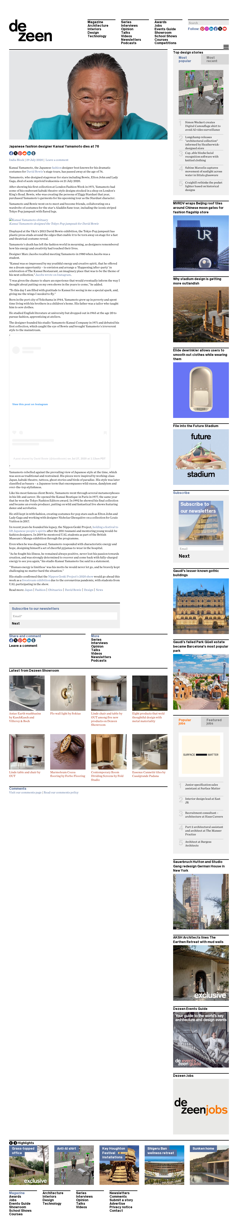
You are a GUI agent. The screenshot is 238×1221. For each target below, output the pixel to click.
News (99, 589)
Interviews (129, 25)
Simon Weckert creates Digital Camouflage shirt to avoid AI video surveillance (203, 125)
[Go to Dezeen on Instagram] (207, 29)
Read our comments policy (61, 792)
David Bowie (35, 171)
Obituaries (55, 589)
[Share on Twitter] (16, 153)
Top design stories (188, 52)
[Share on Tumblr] (33, 153)
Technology (97, 36)
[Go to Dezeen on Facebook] (216, 29)
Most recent (212, 59)
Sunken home (203, 1148)
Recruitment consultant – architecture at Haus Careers (204, 814)
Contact (116, 1210)
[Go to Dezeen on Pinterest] (202, 29)
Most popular (185, 59)
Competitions (165, 43)
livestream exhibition (36, 580)
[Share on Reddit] (24, 153)
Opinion (127, 29)
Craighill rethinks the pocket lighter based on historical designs (203, 186)
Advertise (117, 1203)
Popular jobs (185, 721)
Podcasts (128, 43)
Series (126, 22)
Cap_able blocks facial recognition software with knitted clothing (201, 156)
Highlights (26, 1143)
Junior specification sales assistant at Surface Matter (202, 786)
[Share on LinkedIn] (29, 153)
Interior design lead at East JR (202, 800)
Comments (118, 1196)
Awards (161, 22)
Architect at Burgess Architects (198, 843)
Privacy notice (121, 1207)
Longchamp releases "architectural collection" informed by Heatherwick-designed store (202, 142)
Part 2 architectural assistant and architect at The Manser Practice (204, 830)
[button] (226, 47)
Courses (161, 39)
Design (93, 32)
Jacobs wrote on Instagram (53, 275)
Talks (125, 32)
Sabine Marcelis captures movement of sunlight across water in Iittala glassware (203, 171)
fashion (57, 167)
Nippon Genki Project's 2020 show (70, 576)
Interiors (94, 29)
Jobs (158, 25)
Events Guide (165, 29)
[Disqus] (88, 842)
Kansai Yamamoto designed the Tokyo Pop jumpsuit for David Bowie (54, 223)
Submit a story (121, 1200)
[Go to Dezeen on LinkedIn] (211, 29)
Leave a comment (57, 160)
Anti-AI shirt (66, 1148)
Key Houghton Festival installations (113, 1153)
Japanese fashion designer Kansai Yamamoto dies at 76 (54, 146)
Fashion (40, 589)
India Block (16, 160)
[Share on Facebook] (11, 153)
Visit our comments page (25, 792)
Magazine (95, 22)
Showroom (163, 32)
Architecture (98, 25)
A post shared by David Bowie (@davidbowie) (40, 458)
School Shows (166, 36)
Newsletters (131, 39)
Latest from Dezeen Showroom (34, 670)
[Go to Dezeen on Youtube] (225, 29)
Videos (126, 36)
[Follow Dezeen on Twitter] (220, 29)
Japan (29, 589)
